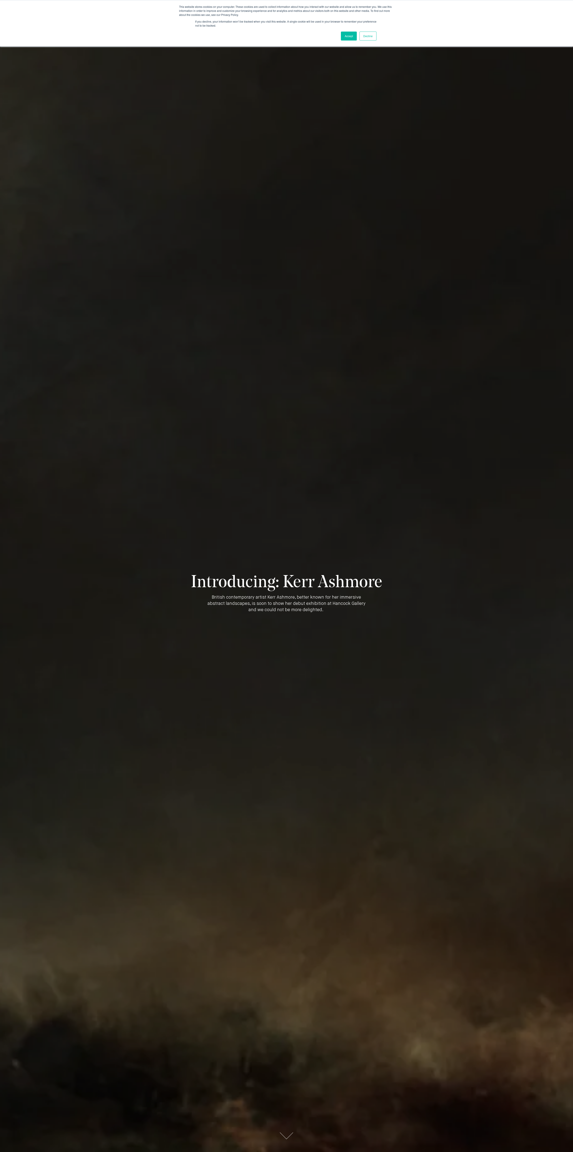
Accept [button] (349, 36)
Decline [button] (368, 36)
